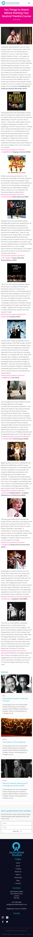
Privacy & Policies (7, 934)
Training (18, 869)
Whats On (18, 872)
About (18, 866)
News (4, 695)
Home (18, 863)
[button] (29, 3)
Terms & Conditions (18, 934)
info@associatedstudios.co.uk (16, 904)
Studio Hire (18, 878)
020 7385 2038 (16, 902)
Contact (18, 883)
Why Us (18, 875)
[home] (11, 3)
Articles (5, 739)
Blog (18, 880)
